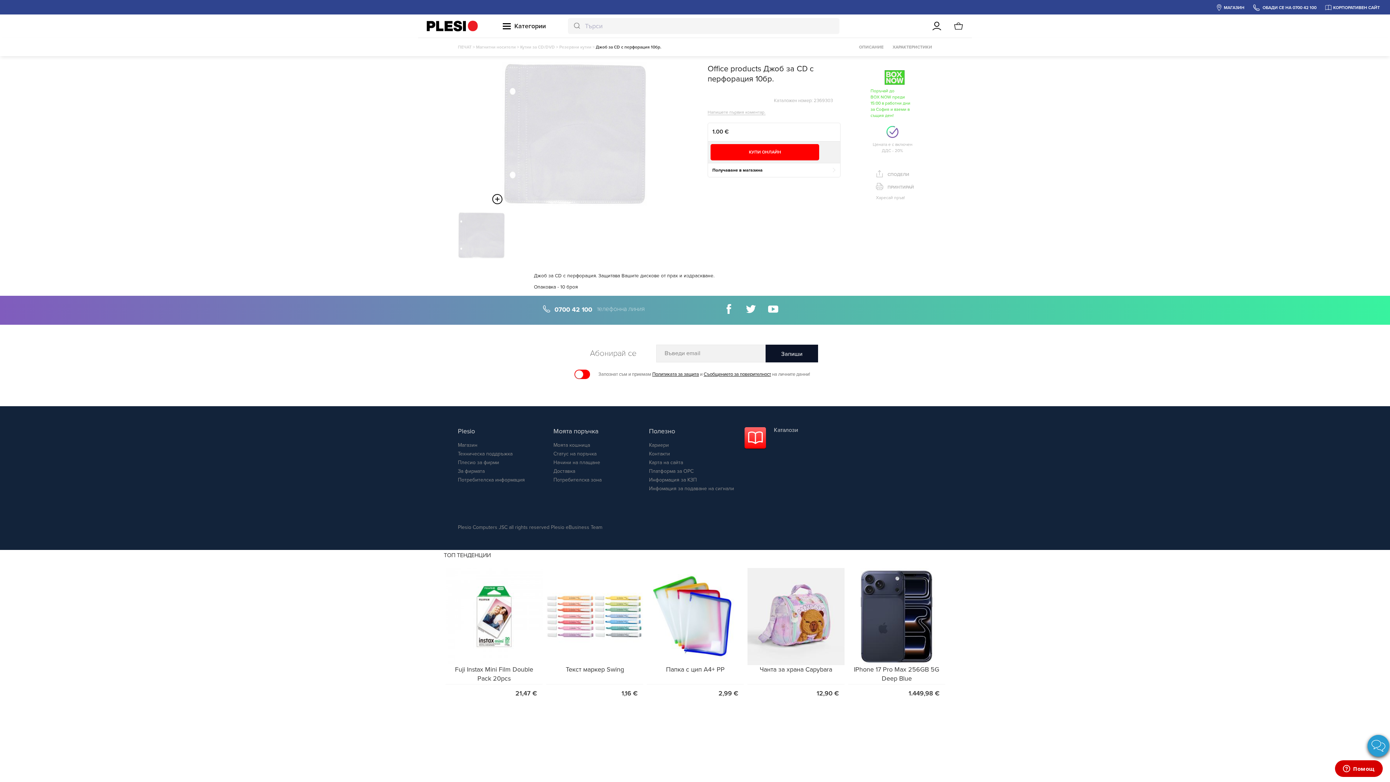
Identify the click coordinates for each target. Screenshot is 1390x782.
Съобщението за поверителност (737, 374)
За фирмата (471, 471)
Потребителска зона (577, 480)
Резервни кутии (575, 47)
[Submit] (576, 26)
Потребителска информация (491, 480)
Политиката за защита (675, 374)
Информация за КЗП (673, 480)
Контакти (659, 454)
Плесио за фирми (478, 462)
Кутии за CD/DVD (537, 47)
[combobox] (703, 26)
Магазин (467, 445)
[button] (494, 616)
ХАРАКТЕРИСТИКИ (912, 47)
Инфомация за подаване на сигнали (691, 488)
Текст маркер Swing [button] (595, 669)
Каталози (786, 430)
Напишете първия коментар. (737, 112)
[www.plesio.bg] (452, 26)
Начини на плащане (576, 462)
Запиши (792, 354)
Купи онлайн (765, 152)
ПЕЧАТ (465, 47)
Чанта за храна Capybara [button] (796, 669)
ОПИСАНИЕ (871, 47)
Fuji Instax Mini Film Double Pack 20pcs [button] (494, 673)
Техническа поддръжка (485, 454)
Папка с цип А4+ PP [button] (695, 669)
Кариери (659, 445)
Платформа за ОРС (671, 471)
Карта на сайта (666, 462)
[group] (494, 634)
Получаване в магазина (737, 170)
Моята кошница (571, 445)
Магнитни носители (496, 47)
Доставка (564, 471)
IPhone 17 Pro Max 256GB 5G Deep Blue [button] (896, 673)
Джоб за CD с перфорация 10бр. (628, 47)
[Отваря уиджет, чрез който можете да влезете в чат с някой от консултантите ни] (1359, 769)
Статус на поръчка (575, 454)
